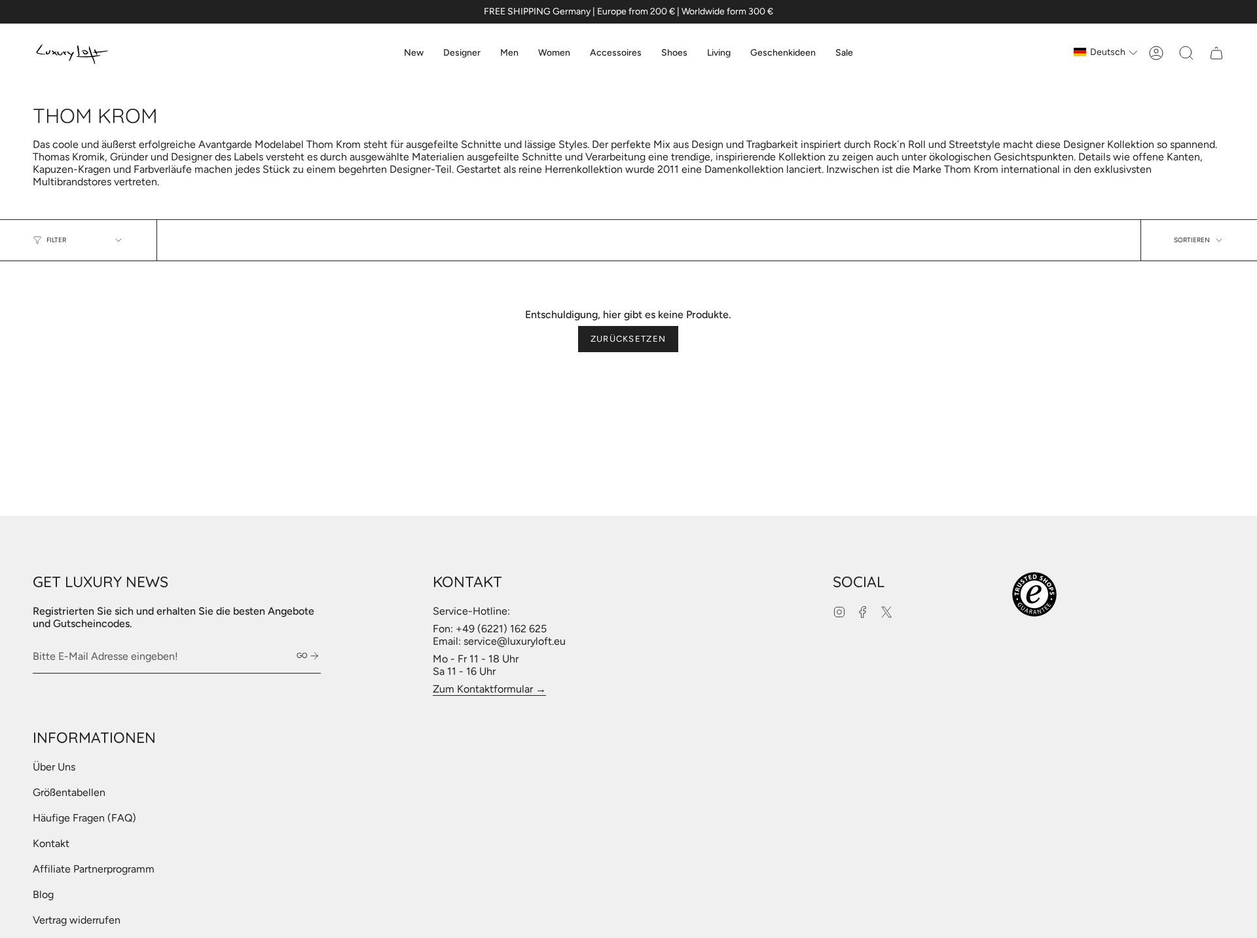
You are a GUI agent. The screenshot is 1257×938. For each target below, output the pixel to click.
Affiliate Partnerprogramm (94, 869)
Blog (43, 894)
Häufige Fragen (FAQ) (84, 818)
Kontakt (51, 843)
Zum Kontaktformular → (489, 689)
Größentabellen (69, 792)
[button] (461, 53)
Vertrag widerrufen (76, 920)
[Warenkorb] (1216, 53)
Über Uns (54, 767)
